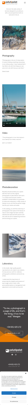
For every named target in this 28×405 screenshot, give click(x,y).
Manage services (14, 388)
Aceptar (14, 393)
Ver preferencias (14, 401)
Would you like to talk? (14, 333)
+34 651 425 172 (14, 326)
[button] (26, 373)
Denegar (14, 397)
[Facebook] (12, 354)
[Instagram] (16, 354)
